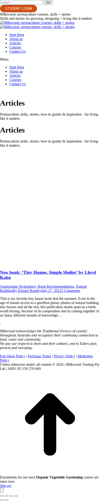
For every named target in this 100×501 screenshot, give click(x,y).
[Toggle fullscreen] (11, 496)
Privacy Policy (64, 356)
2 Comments (70, 291)
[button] (50, 59)
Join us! (5, 486)
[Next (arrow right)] (6, 500)
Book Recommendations (56, 286)
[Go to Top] (50, 473)
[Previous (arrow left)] (2, 500)
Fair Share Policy (12, 356)
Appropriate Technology (18, 286)
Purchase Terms (39, 356)
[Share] (6, 496)
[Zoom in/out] (16, 496)
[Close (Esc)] (2, 496)
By (27, 291)
